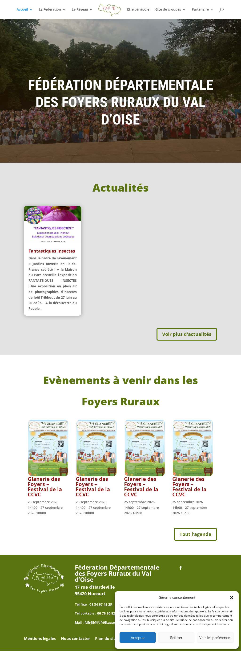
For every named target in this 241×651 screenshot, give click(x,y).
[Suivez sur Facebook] (180, 568)
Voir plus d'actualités (186, 334)
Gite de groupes (168, 10)
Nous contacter (75, 639)
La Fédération (50, 10)
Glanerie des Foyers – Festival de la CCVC (45, 486)
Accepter (138, 637)
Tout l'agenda (195, 534)
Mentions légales (40, 639)
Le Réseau (80, 10)
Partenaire (200, 10)
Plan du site (106, 639)
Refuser (176, 637)
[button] (231, 597)
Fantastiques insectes (51, 251)
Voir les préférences (215, 637)
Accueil (22, 10)
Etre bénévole (138, 10)
